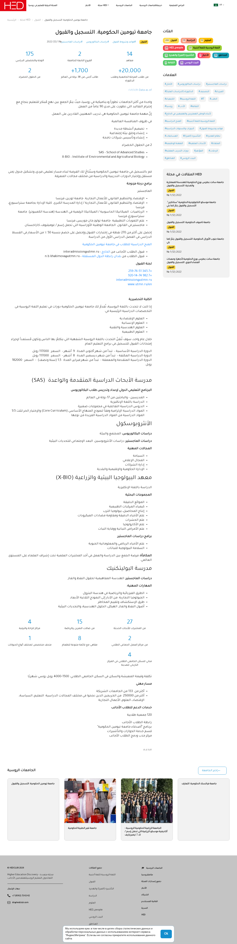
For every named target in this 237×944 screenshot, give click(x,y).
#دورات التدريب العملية (177, 151)
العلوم (206, 40)
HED (143, 915)
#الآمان (168, 84)
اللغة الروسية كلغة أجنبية (204, 48)
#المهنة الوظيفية (174, 143)
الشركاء (145, 895)
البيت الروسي (189, 63)
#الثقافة (195, 106)
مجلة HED (102, 5)
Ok (166, 934)
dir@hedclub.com (20, 902)
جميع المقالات (95, 868)
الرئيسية (11, 20)
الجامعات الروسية (124, 5)
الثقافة (170, 63)
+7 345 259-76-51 (140, 271)
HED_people (174, 48)
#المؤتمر (198, 151)
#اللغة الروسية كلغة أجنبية (201, 121)
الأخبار (88, 5)
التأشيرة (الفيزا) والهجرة (179, 55)
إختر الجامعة (210, 770)
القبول (37, 20)
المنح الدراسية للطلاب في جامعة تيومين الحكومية (117, 244)
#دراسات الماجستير (72, 42)
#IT (202, 99)
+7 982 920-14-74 (140, 275)
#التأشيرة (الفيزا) (192, 136)
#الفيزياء (219, 91)
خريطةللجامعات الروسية (151, 5)
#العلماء (215, 143)
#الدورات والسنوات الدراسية (179, 128)
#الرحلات (213, 151)
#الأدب (181, 106)
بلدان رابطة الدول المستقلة (101, 256)
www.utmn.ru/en (140, 284)
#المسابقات (171, 136)
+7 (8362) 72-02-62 (21, 896)
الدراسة (189, 40)
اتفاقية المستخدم (149, 901)
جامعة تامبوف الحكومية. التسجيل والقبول (188, 222)
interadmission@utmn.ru (134, 280)
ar (220, 5)
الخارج (106, 252)
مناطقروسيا (147, 875)
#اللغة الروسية (188, 99)
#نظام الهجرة (213, 136)
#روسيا (169, 106)
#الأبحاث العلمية (197, 143)
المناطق (221, 55)
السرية (144, 908)
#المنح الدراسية (173, 121)
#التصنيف (204, 91)
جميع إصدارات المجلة (151, 881)
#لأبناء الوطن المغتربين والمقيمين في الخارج (188, 114)
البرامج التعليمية (176, 5)
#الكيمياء (169, 99)
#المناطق (170, 158)
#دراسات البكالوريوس (97, 42)
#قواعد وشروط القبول (124, 42)
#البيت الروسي (188, 158)
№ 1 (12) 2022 (54, 42)
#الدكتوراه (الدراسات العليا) (179, 91)
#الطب (213, 99)
